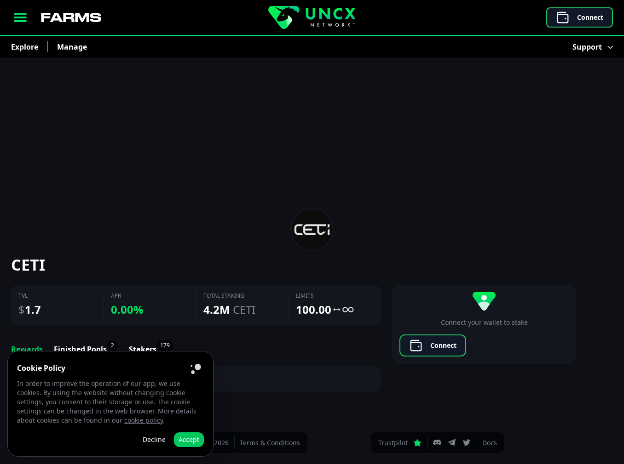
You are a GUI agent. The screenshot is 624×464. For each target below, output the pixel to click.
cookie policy (143, 420)
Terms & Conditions (270, 442)
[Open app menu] (20, 17)
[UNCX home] (312, 17)
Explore (24, 47)
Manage (72, 47)
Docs (489, 442)
